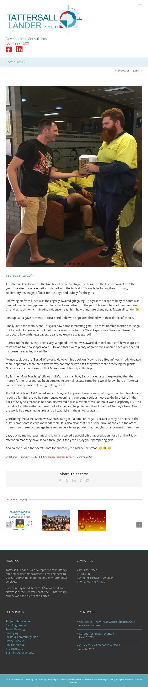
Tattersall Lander (64, 456)
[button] (9, 525)
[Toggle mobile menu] (140, 6)
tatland (13, 456)
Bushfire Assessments (20, 652)
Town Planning (15, 629)
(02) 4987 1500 (17, 43)
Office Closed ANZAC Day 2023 (99, 645)
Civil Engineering (17, 625)
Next (136, 71)
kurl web (74, 682)
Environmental (15, 645)
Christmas (48, 456)
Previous (124, 71)
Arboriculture (14, 648)
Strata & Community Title (22, 637)
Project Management (19, 621)
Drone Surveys (15, 641)
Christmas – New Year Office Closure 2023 (107, 622)
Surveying (12, 633)
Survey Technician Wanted (96, 633)
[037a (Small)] (74, 176)
